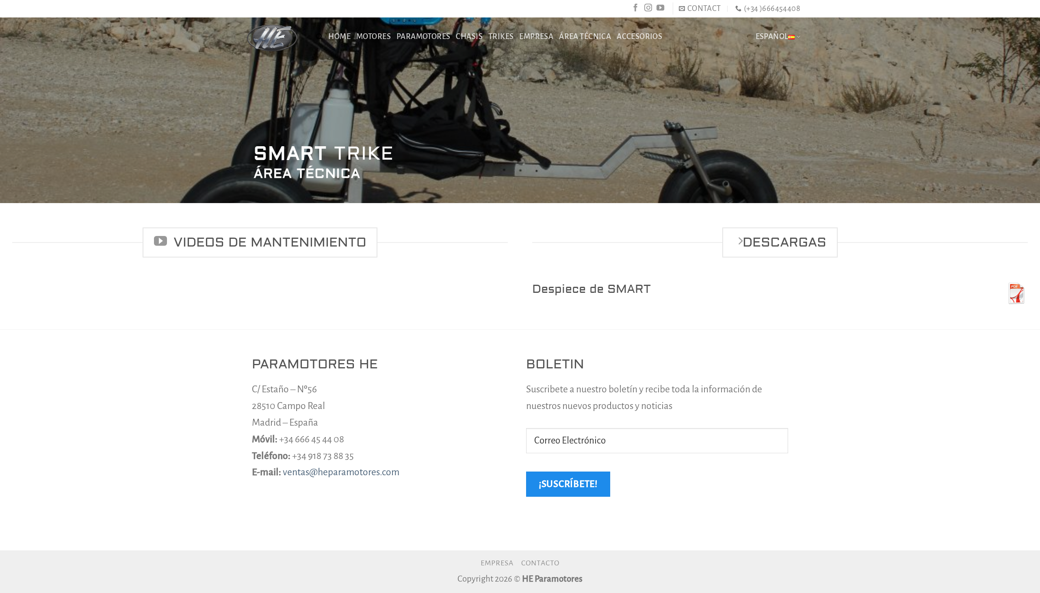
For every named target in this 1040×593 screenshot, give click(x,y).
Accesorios (639, 36)
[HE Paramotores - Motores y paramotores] (272, 37)
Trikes (501, 36)
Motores (373, 36)
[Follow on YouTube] (660, 8)
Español (772, 36)
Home (339, 36)
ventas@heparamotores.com (341, 472)
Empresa (497, 563)
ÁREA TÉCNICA (585, 36)
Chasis (469, 36)
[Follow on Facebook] (635, 8)
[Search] (319, 37)
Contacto (540, 563)
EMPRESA (536, 36)
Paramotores (423, 36)
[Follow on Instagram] (648, 8)
